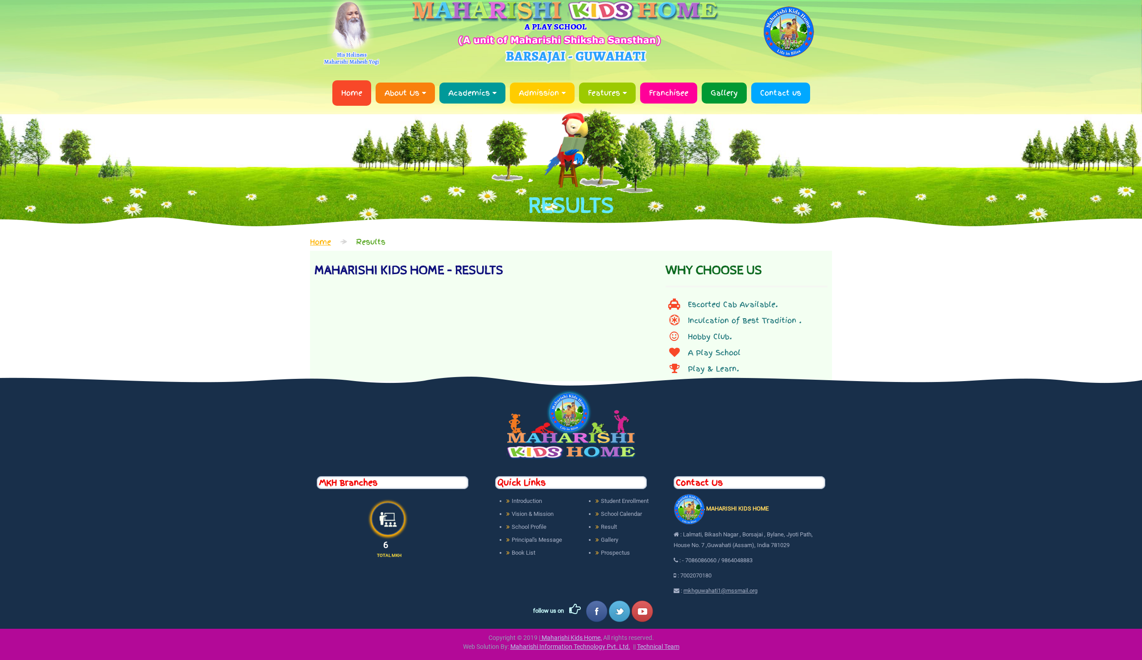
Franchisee (668, 92)
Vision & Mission (533, 514)
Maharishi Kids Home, (571, 637)
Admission (540, 92)
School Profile (529, 526)
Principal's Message (537, 539)
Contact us (780, 92)
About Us (403, 92)
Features (605, 92)
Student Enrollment (625, 501)
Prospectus (615, 552)
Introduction (527, 501)
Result (609, 526)
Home (351, 92)
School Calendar (621, 514)
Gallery (724, 92)
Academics (470, 92)
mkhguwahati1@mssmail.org (720, 590)
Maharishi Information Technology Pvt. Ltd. (570, 646)
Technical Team (658, 646)
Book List (523, 552)
